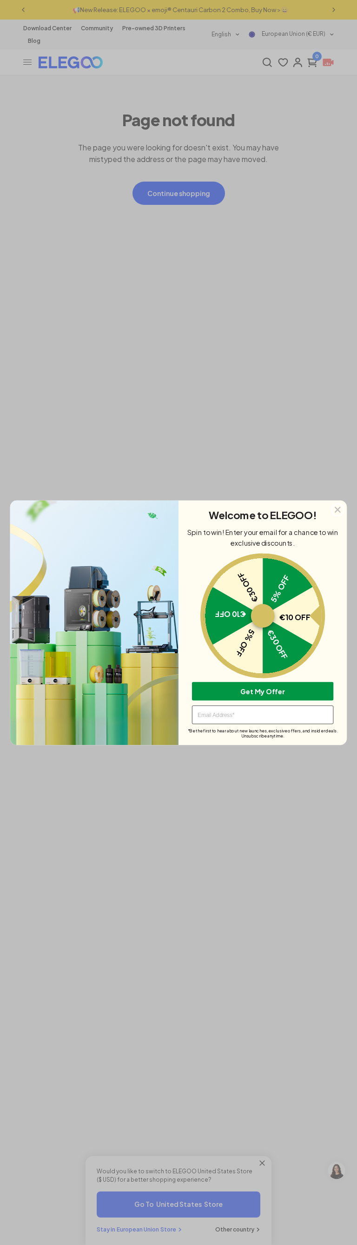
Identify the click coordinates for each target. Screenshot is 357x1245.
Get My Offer (262, 691)
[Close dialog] (338, 509)
